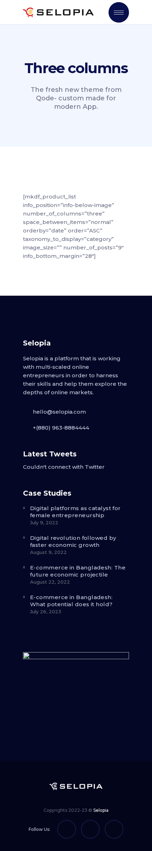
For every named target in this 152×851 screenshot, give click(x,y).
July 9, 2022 (44, 522)
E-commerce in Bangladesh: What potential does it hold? (71, 601)
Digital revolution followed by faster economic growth (73, 541)
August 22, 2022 (50, 582)
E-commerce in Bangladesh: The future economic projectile (77, 571)
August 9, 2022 (48, 552)
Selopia (101, 810)
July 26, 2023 (45, 611)
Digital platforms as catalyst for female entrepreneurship (75, 512)
